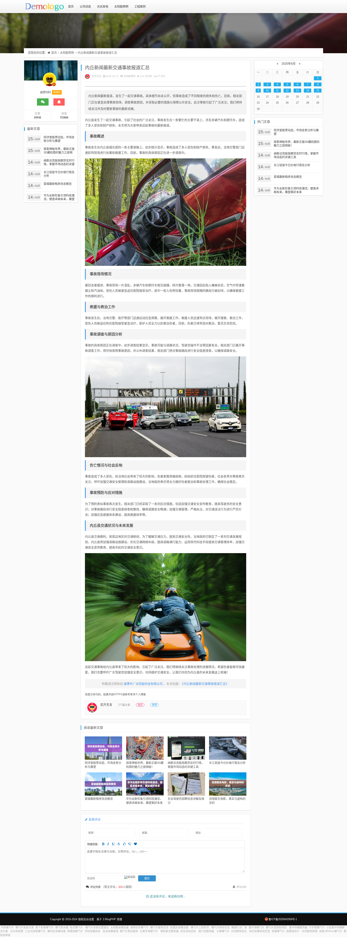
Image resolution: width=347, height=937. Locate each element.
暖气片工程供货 (200, 927)
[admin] (50, 81)
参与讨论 (241, 887)
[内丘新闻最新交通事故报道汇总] (165, 212)
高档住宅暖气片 (139, 927)
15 (317, 90)
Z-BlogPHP (109, 919)
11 (277, 90)
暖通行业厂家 (239, 927)
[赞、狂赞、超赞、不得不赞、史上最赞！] (135, 844)
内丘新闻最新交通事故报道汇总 (97, 52)
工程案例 (140, 6)
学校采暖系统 (93, 931)
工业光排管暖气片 (35, 931)
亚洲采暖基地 (110, 931)
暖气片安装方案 (24, 927)
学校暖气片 (7, 927)
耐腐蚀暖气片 (75, 931)
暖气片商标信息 (220, 927)
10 (267, 90)
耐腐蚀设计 (293, 931)
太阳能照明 (121, 6)
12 (287, 90)
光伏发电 (102, 6)
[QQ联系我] (59, 102)
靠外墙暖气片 (256, 927)
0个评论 (161, 76)
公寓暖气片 (223, 931)
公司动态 (85, 6)
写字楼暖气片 (317, 927)
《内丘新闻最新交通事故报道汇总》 (205, 683)
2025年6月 (288, 63)
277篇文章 (124, 704)
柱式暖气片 (77, 927)
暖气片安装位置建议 (97, 927)
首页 (71, 6)
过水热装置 (16, 931)
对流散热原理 (309, 931)
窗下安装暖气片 (44, 927)
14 (307, 90)
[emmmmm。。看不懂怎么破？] (130, 844)
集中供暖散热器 (298, 927)
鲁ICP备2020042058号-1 (282, 919)
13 (297, 90)
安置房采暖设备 (179, 927)
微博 (154, 705)
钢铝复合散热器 (169, 931)
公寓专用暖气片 (149, 931)
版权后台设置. (86, 919)
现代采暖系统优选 (259, 931)
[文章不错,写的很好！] (124, 844)
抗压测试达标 (188, 931)
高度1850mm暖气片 (330, 931)
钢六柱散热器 (206, 931)
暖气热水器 (61, 927)
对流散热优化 (239, 931)
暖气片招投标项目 (277, 927)
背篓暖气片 (278, 931)
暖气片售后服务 (129, 931)
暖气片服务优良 (159, 927)
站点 (140, 705)
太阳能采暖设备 (119, 927)
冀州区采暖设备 (56, 931)
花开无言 (96, 76)
